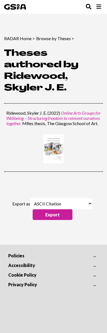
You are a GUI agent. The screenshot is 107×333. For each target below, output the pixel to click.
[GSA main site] (15, 7)
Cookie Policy (22, 274)
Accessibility (21, 265)
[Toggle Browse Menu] (99, 7)
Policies (16, 255)
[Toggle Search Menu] (89, 7)
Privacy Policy (22, 284)
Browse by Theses (53, 38)
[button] (52, 214)
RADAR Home (18, 38)
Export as (21, 203)
